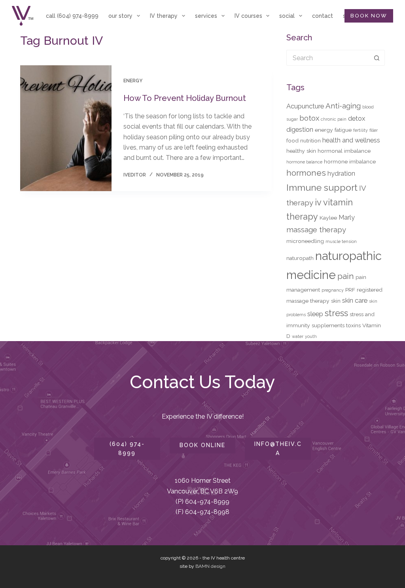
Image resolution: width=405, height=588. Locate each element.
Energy (132, 80)
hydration (341, 173)
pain (345, 276)
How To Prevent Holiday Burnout (184, 98)
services (206, 16)
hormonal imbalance (344, 151)
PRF (350, 289)
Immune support (322, 187)
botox (309, 118)
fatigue (343, 130)
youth (311, 336)
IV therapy (164, 16)
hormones (306, 173)
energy (324, 130)
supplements (328, 325)
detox (356, 118)
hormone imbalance (350, 161)
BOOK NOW (368, 16)
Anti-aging (343, 105)
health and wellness (351, 140)
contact (322, 16)
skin (336, 301)
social (287, 16)
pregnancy (333, 290)
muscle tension (341, 241)
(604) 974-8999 (127, 448)
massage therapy (316, 229)
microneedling (305, 241)
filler (373, 130)
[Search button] (377, 58)
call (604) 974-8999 (72, 16)
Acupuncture (305, 106)
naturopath (300, 258)
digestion (299, 129)
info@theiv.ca (278, 448)
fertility (360, 130)
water (297, 336)
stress (336, 313)
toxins (353, 325)
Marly (347, 217)
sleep (315, 314)
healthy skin (301, 151)
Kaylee (328, 217)
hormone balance (304, 161)
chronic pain (333, 119)
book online (202, 445)
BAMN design (210, 566)
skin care (354, 300)
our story (120, 16)
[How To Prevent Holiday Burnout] (65, 128)
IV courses (248, 16)
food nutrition (303, 140)
